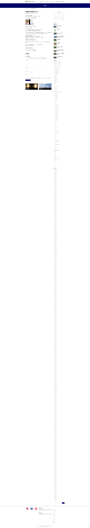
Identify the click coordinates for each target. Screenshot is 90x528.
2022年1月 (55, 248)
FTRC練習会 (55, 77)
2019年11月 (55, 285)
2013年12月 (55, 387)
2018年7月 (55, 308)
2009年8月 (55, 461)
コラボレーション (54, 521)
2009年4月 (55, 467)
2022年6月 (55, 241)
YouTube (54, 520)
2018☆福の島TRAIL (56, 70)
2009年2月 (55, 470)
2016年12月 (55, 335)
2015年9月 (55, 357)
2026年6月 (55, 172)
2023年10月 (55, 218)
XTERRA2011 (55, 88)
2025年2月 (55, 195)
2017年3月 (55, 331)
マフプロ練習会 (56, 141)
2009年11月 (55, 457)
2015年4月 (55, 364)
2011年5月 (55, 431)
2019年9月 (55, 288)
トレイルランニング (56, 131)
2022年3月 (55, 245)
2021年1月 (55, 265)
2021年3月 (55, 262)
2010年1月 (55, 454)
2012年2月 (55, 418)
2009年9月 (55, 460)
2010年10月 (55, 441)
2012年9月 (55, 408)
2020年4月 (55, 278)
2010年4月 (55, 450)
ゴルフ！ (55, 124)
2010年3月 (55, 451)
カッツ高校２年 (56, 118)
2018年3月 (55, 314)
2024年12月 (55, 198)
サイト (26, 74)
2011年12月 (55, 421)
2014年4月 (55, 381)
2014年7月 (55, 377)
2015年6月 (55, 361)
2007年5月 (55, 500)
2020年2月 (55, 281)
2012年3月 (55, 417)
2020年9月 (55, 271)
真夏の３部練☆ (59, 39)
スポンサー (55, 127)
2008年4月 (55, 484)
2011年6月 (55, 430)
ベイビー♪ (55, 137)
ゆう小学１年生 (56, 94)
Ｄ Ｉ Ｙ (55, 164)
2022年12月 (55, 232)
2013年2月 (55, 401)
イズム (30, 53)
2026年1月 (55, 179)
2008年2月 (55, 487)
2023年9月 (55, 219)
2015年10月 (55, 355)
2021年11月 (55, 251)
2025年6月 (55, 189)
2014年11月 (55, 371)
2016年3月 (55, 348)
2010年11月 (55, 440)
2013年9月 (55, 391)
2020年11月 (55, 268)
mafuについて (54, 509)
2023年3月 (55, 228)
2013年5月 (55, 397)
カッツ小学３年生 (56, 111)
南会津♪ (55, 151)
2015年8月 (55, 358)
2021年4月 (55, 261)
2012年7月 (55, 411)
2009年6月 (55, 464)
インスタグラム (54, 519)
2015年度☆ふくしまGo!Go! (57, 66)
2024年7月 (55, 205)
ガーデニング (55, 121)
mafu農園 (55, 80)
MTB (54, 83)
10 (54, 16)
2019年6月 (55, 292)
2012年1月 (55, 420)
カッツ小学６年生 (56, 115)
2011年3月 (55, 434)
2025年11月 (55, 182)
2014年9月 (55, 374)
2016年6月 (55, 344)
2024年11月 (55, 199)
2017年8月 (55, 324)
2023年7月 (55, 222)
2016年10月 (55, 338)
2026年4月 (55, 175)
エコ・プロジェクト (56, 104)
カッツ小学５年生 (56, 114)
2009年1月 (55, 471)
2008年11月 (55, 474)
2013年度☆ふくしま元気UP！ (57, 63)
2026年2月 (55, 178)
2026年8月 (55, 169)
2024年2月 (55, 212)
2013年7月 (55, 394)
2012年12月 (55, 404)
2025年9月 (55, 185)
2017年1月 (55, 334)
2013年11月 (55, 388)
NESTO (55, 84)
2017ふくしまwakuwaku (57, 69)
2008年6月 (55, 481)
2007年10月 (55, 493)
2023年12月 (55, 215)
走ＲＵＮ (55, 161)
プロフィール (54, 514)
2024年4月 (55, 209)
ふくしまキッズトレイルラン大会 (58, 91)
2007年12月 (55, 490)
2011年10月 (55, 424)
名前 (26, 67)
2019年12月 (55, 284)
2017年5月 (55, 328)
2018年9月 (55, 305)
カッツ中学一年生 (56, 105)
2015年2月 (55, 367)
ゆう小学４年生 (56, 98)
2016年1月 (55, 351)
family (54, 76)
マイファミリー (54, 515)
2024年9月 (55, 202)
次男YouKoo (55, 157)
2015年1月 (55, 368)
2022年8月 (55, 238)
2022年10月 (55, 235)
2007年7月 (55, 497)
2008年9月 (55, 477)
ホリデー (55, 138)
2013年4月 (55, 398)
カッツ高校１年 (56, 117)
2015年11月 (55, 354)
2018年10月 (55, 304)
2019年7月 (55, 291)
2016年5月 (55, 345)
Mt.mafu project (54, 510)
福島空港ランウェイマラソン (57, 158)
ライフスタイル (56, 147)
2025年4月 (55, 192)
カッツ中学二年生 (56, 108)
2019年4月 (55, 295)
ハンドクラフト (56, 134)
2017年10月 (55, 321)
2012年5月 (55, 414)
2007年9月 (55, 494)
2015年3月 (55, 365)
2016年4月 (55, 347)
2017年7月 (55, 325)
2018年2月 (55, 315)
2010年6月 (55, 447)
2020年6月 (55, 275)
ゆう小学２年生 (56, 95)
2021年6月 (55, 258)
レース (55, 148)
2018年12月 (55, 301)
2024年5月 (55, 208)
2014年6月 (55, 378)
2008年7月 (55, 480)
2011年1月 (55, 437)
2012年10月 (55, 407)
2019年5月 (55, 294)
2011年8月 (55, 427)
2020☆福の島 (55, 73)
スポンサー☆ (55, 128)
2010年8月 (55, 444)
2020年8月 (55, 272)
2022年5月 (55, 242)
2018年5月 (55, 311)
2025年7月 (55, 188)
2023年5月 (55, 225)
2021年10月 (55, 252)
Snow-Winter (55, 87)
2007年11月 (55, 491)
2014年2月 (55, 384)
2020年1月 (55, 282)
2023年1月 (55, 231)
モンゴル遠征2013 (56, 144)
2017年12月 (55, 318)
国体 (54, 154)
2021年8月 (55, 255)
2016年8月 (55, 341)
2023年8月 (55, 221)
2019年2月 (55, 298)
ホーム (53, 508)
